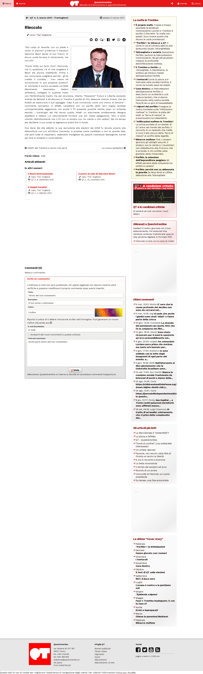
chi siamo (58, 662)
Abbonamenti (101, 660)
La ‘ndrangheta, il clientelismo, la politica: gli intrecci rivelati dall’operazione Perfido (152, 71)
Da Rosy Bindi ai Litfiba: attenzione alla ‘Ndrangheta (155, 172)
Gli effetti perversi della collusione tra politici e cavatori (154, 161)
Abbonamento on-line (104, 662)
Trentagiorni (61, 17)
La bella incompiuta (146, 463)
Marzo (152, 615)
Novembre (143, 564)
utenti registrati (80, 285)
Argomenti (99, 654)
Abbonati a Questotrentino (150, 224)
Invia (76, 370)
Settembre (145, 577)
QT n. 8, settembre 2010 (42, 179)
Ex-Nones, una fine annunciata (152, 480)
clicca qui (121, 672)
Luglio (153, 585)
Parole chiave (101, 651)
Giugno (147, 593)
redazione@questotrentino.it (67, 660)
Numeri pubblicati (102, 648)
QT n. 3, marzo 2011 (41, 17)
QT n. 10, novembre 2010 (93, 179)
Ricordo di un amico (146, 470)
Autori (97, 657)
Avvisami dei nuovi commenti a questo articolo (55, 334)
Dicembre (141, 558)
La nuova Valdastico (113, 148)
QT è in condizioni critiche (149, 207)
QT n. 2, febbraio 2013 (41, 193)
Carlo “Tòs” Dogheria (40, 35)
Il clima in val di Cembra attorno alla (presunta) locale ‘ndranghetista (154, 46)
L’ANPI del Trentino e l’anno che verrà (47, 148)
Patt (43, 156)
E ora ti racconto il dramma (150, 459)
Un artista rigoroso (145, 449)
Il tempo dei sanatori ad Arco (151, 467)
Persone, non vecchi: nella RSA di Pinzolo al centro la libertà (153, 455)
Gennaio (151, 551)
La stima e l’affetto (145, 436)
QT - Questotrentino (146, 440)
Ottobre (150, 571)
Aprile (147, 608)
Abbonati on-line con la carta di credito (155, 241)
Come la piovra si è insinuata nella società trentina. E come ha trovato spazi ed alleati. (153, 82)
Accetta (132, 672)
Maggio (155, 601)
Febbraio (150, 545)
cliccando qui (42, 322)
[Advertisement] (75, 231)
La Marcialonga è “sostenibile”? (152, 432)
